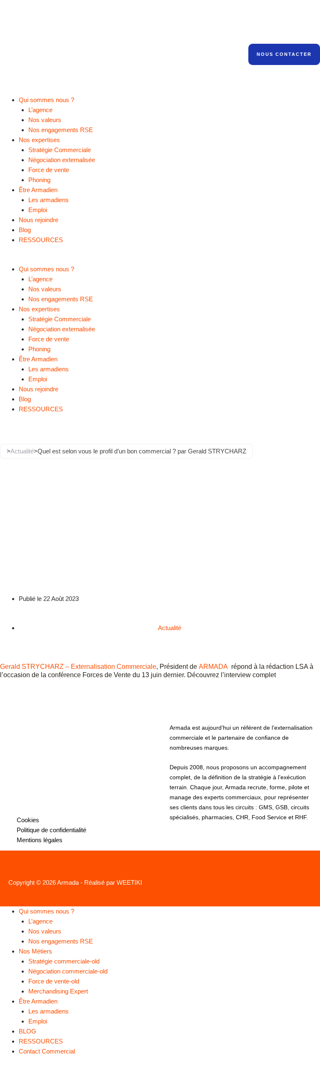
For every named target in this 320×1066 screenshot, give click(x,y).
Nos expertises (39, 139)
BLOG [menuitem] (27, 1031)
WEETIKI (129, 882)
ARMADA (213, 666)
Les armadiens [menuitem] (48, 1011)
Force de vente (48, 169)
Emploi (37, 209)
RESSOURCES (41, 239)
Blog (25, 229)
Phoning (39, 179)
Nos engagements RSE (60, 129)
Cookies (28, 819)
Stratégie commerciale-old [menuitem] (64, 961)
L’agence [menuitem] (40, 921)
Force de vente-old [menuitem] (53, 981)
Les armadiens (48, 199)
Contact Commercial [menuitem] (47, 1051)
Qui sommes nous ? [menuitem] (46, 911)
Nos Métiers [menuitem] (35, 951)
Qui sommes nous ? (46, 99)
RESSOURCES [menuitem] (41, 1041)
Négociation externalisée (61, 159)
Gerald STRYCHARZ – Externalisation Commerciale (78, 666)
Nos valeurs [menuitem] (44, 931)
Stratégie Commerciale (59, 149)
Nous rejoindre (38, 219)
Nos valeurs (44, 119)
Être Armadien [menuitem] (38, 1001)
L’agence (40, 109)
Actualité (22, 451)
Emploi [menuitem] (37, 1021)
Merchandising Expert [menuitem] (58, 991)
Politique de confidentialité (51, 829)
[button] (160, 259)
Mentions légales (39, 839)
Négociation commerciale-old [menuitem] (68, 971)
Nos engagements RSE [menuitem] (60, 941)
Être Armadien (38, 189)
